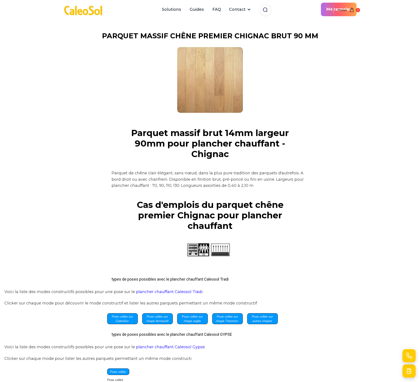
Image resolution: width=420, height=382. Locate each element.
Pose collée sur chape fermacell (157, 319)
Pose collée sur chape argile (192, 319)
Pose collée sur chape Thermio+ (227, 319)
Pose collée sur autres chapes (262, 319)
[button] (240, 9)
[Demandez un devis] (409, 371)
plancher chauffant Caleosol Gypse (170, 347)
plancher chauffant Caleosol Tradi (169, 291)
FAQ (216, 9)
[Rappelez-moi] (409, 355)
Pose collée (118, 371)
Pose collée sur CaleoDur (122, 319)
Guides (197, 9)
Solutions (171, 9)
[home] (85, 9)
